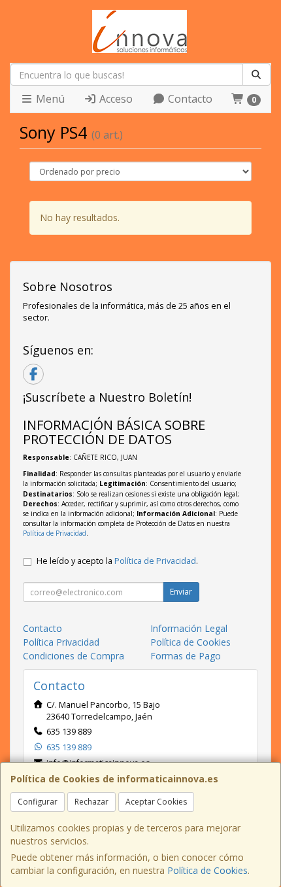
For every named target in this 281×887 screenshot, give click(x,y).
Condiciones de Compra (73, 656)
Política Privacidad (61, 642)
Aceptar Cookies (156, 801)
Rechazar (91, 801)
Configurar (38, 801)
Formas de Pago (185, 656)
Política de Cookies (207, 870)
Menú (49, 99)
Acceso (115, 99)
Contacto (188, 99)
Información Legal (188, 628)
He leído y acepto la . (117, 560)
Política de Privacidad (54, 533)
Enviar (181, 591)
